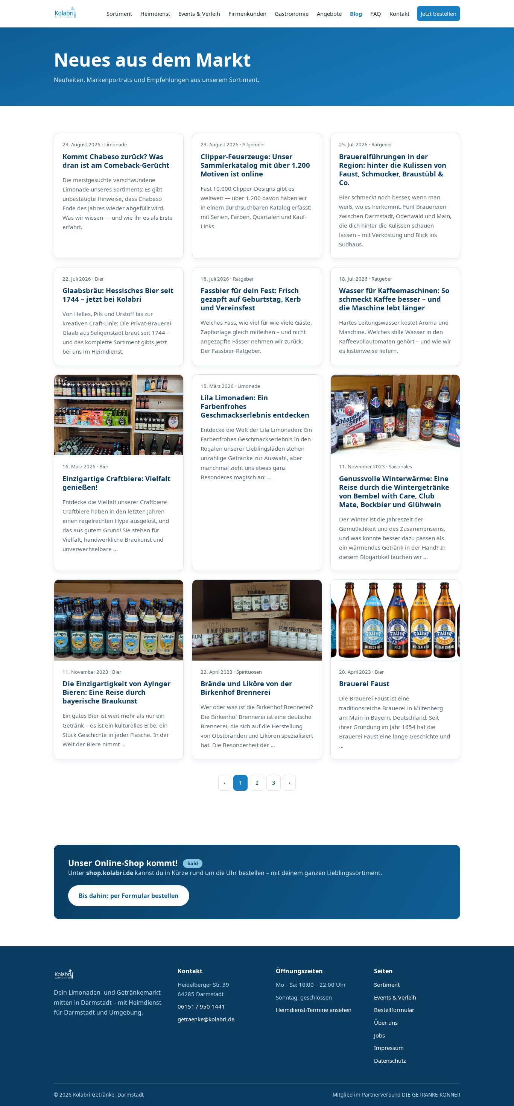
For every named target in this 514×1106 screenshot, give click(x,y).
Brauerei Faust (364, 683)
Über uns (386, 1022)
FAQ (375, 13)
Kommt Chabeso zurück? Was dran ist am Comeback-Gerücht (115, 161)
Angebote (329, 13)
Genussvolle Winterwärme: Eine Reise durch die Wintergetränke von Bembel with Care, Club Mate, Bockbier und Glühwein (394, 491)
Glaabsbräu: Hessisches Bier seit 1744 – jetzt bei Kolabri (117, 295)
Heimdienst (155, 13)
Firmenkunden (247, 13)
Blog (356, 13)
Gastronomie (292, 13)
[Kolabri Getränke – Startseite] (66, 13)
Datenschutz (390, 1060)
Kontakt (399, 13)
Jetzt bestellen (438, 13)
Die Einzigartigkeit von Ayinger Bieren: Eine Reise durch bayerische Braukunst (116, 692)
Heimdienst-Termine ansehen (313, 1009)
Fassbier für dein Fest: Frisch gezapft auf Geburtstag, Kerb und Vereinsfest (251, 299)
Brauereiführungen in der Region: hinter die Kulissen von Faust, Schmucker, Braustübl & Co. (392, 169)
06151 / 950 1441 (201, 1006)
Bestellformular (394, 1009)
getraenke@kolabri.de (206, 1019)
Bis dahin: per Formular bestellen (129, 896)
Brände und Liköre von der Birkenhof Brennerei (246, 688)
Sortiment (119, 13)
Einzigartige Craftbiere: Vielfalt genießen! (116, 483)
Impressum (389, 1047)
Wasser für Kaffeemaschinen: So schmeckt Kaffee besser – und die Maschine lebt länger (394, 299)
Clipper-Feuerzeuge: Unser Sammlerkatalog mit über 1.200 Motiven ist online (255, 165)
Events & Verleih (199, 13)
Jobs (379, 1035)
